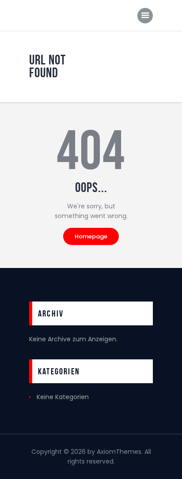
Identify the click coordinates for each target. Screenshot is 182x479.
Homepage (91, 236)
